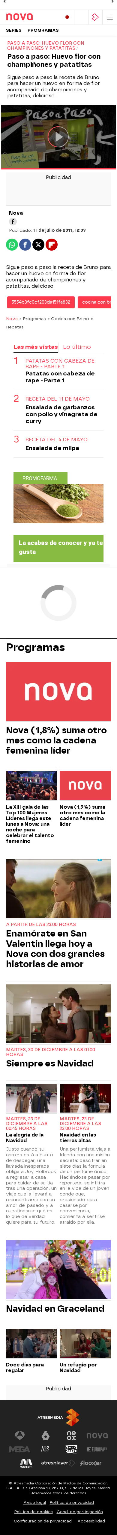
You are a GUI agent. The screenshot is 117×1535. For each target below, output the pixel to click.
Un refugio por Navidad (78, 1367)
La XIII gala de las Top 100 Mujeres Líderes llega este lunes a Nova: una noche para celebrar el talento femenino (30, 824)
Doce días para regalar (25, 1367)
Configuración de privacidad (43, 1521)
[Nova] (31, 17)
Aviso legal (34, 1502)
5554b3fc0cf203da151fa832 (41, 302)
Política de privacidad (72, 1502)
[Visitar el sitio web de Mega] (19, 1449)
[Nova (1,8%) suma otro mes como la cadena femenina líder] (58, 692)
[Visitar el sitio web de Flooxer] (90, 1463)
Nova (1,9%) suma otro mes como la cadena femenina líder (82, 815)
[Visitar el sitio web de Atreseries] (45, 1449)
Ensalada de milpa (52, 448)
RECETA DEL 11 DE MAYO (58, 399)
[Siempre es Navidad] (58, 1014)
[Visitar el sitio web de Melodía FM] (26, 1463)
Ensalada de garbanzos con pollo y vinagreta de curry (62, 414)
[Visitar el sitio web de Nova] (97, 1435)
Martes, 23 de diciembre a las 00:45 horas (26, 1123)
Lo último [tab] (77, 346)
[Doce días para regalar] (31, 1344)
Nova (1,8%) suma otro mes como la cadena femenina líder (56, 740)
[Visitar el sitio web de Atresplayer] (58, 1463)
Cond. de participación (80, 1512)
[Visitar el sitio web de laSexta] (45, 1435)
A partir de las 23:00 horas (41, 924)
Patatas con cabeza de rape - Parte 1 (60, 363)
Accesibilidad (91, 1521)
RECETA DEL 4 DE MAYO (57, 440)
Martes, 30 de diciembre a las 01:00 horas (50, 1052)
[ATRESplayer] (95, 17)
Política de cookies (33, 1512)
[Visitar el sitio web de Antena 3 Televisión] (19, 1435)
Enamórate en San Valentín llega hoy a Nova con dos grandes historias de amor (55, 948)
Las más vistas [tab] (36, 346)
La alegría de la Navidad (25, 1137)
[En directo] (67, 17)
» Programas (33, 318)
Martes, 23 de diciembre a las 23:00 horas (80, 1123)
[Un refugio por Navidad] (85, 1344)
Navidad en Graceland (55, 1309)
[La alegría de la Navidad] (31, 1099)
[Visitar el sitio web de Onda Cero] (71, 1449)
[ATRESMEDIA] (59, 1417)
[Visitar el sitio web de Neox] (71, 1435)
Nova (12, 318)
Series (14, 30)
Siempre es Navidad (50, 1063)
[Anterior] (4, 1)
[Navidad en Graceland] (58, 1270)
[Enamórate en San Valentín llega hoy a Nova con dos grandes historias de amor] (58, 889)
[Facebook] (13, 221)
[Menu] (110, 17)
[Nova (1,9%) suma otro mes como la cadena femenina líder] (85, 786)
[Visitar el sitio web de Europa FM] (97, 1449)
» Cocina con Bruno (68, 318)
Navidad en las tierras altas (78, 1137)
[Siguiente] (112, 1)
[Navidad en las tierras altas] (85, 1099)
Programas (43, 30)
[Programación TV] (81, 17)
